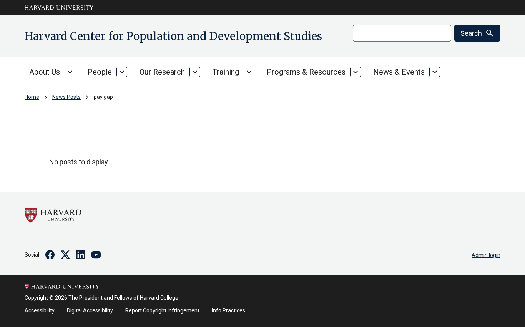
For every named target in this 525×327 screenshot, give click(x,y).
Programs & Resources (306, 72)
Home (32, 97)
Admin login (486, 255)
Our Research (162, 72)
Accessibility (40, 310)
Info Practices (228, 310)
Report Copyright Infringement (162, 310)
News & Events (399, 72)
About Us (44, 72)
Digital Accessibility (90, 310)
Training (226, 72)
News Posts (66, 97)
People (100, 72)
